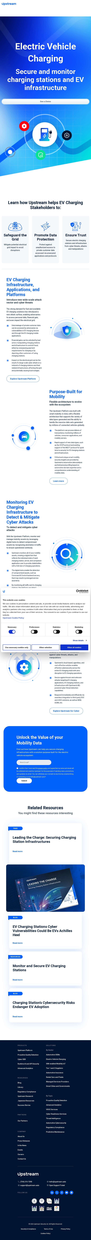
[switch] (34, 632)
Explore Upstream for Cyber (66, 711)
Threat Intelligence (53, 1118)
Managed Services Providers (57, 1082)
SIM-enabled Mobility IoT (55, 1064)
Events (20, 1150)
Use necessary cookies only (16, 647)
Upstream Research (25, 1096)
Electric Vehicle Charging (56, 1059)
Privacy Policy (65, 1229)
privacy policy (43, 768)
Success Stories (24, 1105)
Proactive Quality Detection (28, 1055)
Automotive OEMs (53, 1055)
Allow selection (45, 647)
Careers (21, 1154)
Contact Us (22, 1159)
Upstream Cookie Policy (13, 618)
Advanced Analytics (25, 1068)
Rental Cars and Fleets (54, 1077)
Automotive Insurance (54, 1073)
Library (20, 1087)
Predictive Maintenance (55, 1132)
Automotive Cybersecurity (56, 1123)
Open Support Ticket (57, 1185)
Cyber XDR (22, 1059)
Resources (23, 1078)
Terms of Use (48, 1229)
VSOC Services (52, 1109)
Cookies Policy (45, 1233)
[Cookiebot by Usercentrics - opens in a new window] (78, 591)
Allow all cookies (74, 647)
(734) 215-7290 (26, 1182)
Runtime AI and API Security (28, 1064)
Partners (22, 1115)
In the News (22, 1145)
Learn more (58, 481)
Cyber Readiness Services (56, 1114)
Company (22, 1131)
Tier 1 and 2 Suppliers (54, 1068)
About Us (21, 1136)
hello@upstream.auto (57, 1182)
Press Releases (24, 1141)
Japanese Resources (26, 1101)
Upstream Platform (25, 1050)
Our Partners (23, 1121)
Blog (19, 1083)
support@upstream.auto (29, 1185)
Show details (78, 640)
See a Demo (45, 101)
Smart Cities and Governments (58, 1086)
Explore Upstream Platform (23, 379)
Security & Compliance (28, 1229)
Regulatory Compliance (55, 1127)
